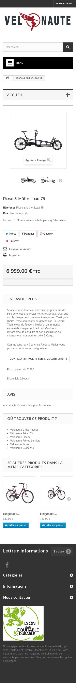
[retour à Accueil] (7, 78)
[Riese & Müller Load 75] (28, 180)
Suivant (61, 180)
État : (6, 213)
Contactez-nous (63, 3)
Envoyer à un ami (20, 249)
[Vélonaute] (38, 21)
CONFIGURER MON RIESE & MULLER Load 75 (38, 358)
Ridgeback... (11, 513)
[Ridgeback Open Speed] (56, 492)
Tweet (12, 233)
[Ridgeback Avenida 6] (19, 492)
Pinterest (13, 240)
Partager (28, 233)
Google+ (48, 233)
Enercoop (10, 660)
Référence (9, 207)
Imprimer (15, 255)
